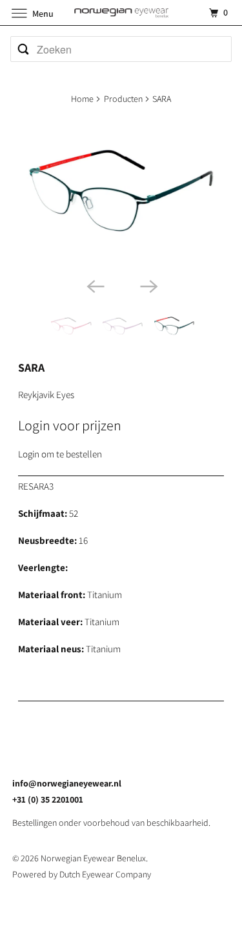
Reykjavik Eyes (46, 394)
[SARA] (120, 194)
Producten (123, 99)
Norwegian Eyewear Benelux (93, 858)
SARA (31, 367)
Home (82, 99)
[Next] (148, 285)
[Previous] (94, 285)
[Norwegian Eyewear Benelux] (121, 12)
